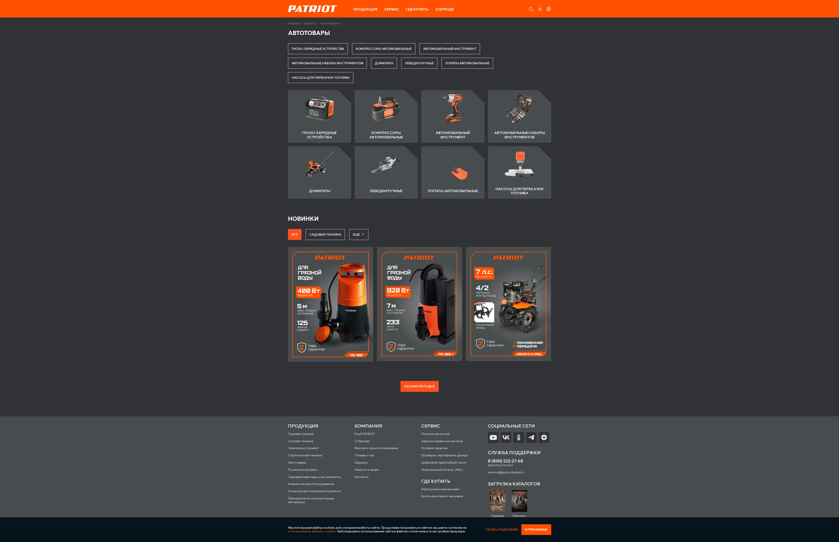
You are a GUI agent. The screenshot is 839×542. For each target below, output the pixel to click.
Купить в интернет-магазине (442, 496)
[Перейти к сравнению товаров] (540, 9)
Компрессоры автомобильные (384, 49)
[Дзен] (544, 437)
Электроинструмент (303, 448)
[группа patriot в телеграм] (531, 437)
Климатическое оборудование (311, 484)
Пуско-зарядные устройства (318, 49)
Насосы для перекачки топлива (321, 78)
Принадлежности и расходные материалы (311, 500)
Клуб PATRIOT (365, 434)
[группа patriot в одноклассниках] (518, 437)
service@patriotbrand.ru (506, 472)
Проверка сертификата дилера (444, 455)
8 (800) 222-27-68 (505, 461)
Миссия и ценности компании (376, 448)
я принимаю (536, 530)
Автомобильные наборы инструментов (327, 63)
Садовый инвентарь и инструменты (314, 477)
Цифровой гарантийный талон (443, 462)
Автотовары (330, 23)
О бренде (444, 9)
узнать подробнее (501, 530)
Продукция (365, 9)
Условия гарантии (434, 448)
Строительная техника (305, 455)
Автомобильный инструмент (449, 49)
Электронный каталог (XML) (442, 470)
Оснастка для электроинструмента (314, 491)
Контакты (362, 477)
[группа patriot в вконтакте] (506, 437)
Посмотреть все (419, 386)
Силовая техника (300, 441)
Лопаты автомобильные (467, 63)
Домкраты (384, 63)
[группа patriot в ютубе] (493, 437)
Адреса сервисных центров (442, 441)
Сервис (391, 9)
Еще (356, 234)
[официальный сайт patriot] (312, 8)
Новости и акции (367, 470)
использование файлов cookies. (312, 531)
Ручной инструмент (302, 470)
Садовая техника (300, 434)
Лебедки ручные (419, 63)
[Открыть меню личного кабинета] (548, 8)
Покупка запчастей (435, 434)
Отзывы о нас (364, 455)
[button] (531, 9)
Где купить (417, 9)
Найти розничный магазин (440, 489)
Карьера (361, 462)
